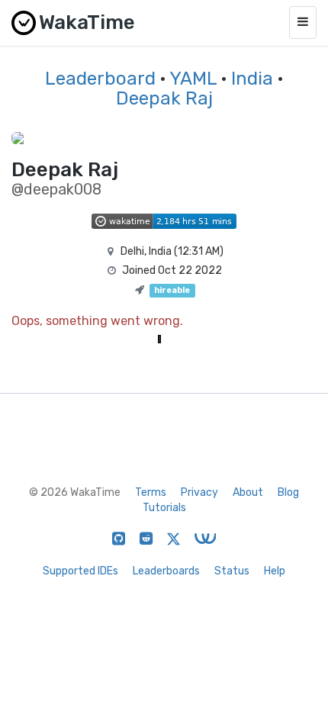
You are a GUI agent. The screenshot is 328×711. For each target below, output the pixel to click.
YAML (193, 78)
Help (274, 571)
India (252, 78)
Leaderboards (166, 571)
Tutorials (164, 507)
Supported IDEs (80, 571)
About (248, 492)
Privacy (199, 492)
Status (231, 571)
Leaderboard (100, 78)
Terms (150, 492)
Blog (288, 492)
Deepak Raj (164, 98)
